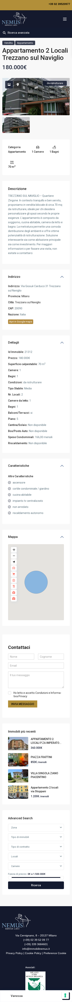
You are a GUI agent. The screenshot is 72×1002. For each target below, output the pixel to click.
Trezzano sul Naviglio (28, 302)
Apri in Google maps (20, 321)
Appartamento (25, 42)
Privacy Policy (14, 953)
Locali (14, 856)
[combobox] (36, 837)
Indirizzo (14, 277)
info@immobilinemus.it (36, 948)
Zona (14, 827)
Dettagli (13, 342)
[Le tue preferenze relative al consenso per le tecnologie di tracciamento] (65, 995)
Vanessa (17, 996)
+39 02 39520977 (59, 4)
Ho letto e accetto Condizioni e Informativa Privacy (37, 694)
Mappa (13, 537)
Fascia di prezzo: (17, 874)
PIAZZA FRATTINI (41, 757)
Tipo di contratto (20, 846)
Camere (15, 866)
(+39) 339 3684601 (36, 944)
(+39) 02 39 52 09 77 (36, 939)
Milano (26, 296)
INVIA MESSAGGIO (22, 704)
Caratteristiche (18, 466)
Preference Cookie (55, 953)
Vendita (8, 42)
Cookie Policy (33, 953)
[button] (36, 582)
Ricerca (36, 885)
